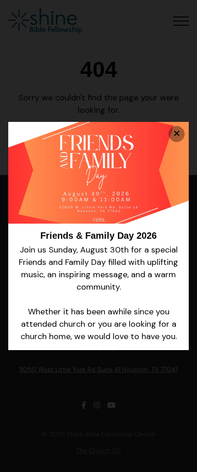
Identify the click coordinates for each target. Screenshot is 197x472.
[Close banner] (177, 134)
